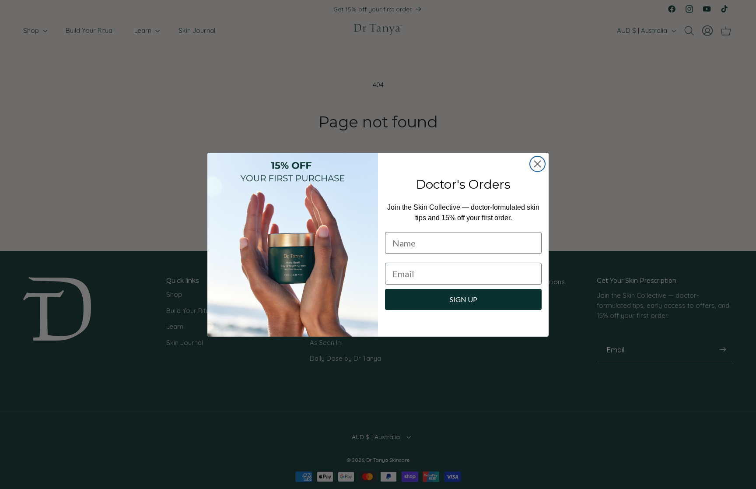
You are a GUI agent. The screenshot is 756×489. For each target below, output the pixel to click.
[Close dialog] (537, 164)
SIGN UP (463, 299)
